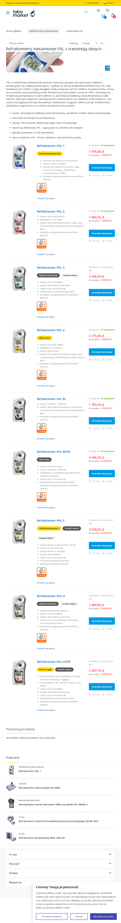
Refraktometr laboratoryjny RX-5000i (39, 787)
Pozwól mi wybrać (52, 916)
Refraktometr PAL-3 (50, 267)
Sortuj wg (73, 43)
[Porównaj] (98, 10)
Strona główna (13, 30)
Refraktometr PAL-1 (50, 146)
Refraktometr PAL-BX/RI (53, 452)
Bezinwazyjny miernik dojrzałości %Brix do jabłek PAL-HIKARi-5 (53, 804)
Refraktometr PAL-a (51, 330)
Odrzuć (79, 916)
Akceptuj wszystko (103, 916)
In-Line (22, 817)
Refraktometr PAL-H (51, 596)
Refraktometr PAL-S (50, 520)
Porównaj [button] (110, 175)
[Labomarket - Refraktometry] (25, 13)
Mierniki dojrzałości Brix (29, 800)
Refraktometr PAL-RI (51, 399)
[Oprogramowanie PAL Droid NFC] (60, 188)
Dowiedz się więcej (46, 198)
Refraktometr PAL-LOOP (54, 662)
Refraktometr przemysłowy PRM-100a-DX (42, 838)
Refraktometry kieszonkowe (43, 30)
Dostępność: (94, 145)
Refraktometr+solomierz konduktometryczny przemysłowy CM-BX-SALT (59, 821)
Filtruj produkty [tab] (16, 43)
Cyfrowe (22, 784)
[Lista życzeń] (107, 10)
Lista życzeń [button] (97, 175)
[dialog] (77, 902)
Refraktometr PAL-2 (50, 211)
